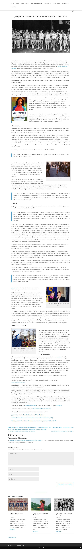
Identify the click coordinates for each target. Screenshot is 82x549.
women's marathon (41, 429)
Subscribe (13, 7)
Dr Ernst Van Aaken (43, 427)
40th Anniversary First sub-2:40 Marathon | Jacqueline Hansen (25, 440)
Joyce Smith (14, 288)
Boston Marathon (31, 427)
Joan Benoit (66, 427)
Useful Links (47, 3)
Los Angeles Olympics (18, 429)
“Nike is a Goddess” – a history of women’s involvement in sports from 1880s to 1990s (33, 421)
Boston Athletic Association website (42, 408)
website (59, 357)
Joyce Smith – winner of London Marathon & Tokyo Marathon (27, 415)
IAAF (50, 427)
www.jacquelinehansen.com (18, 382)
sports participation (30, 429)
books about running (20, 427)
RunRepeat (59, 405)
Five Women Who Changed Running (64, 514)
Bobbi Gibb (11, 427)
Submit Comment (65, 484)
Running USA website (30, 405)
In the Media (56, 3)
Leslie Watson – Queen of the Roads (40, 514)
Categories (24, 3)
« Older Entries (12, 537)
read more (12, 529)
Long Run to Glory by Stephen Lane (16, 514)
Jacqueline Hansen (57, 427)
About (17, 3)
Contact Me (65, 3)
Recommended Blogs (36, 3)
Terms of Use (20, 545)
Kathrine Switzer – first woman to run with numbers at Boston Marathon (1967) (32, 418)
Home (12, 3)
